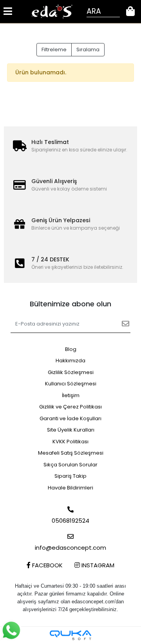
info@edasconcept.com (70, 547)
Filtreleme (54, 49)
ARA (94, 11)
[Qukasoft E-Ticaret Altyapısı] (70, 635)
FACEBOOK (47, 565)
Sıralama (87, 49)
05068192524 (70, 520)
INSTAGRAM (97, 565)
